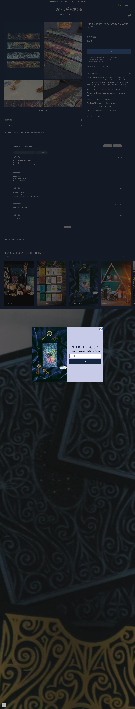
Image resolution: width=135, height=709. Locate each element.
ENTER (85, 362)
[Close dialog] (101, 328)
